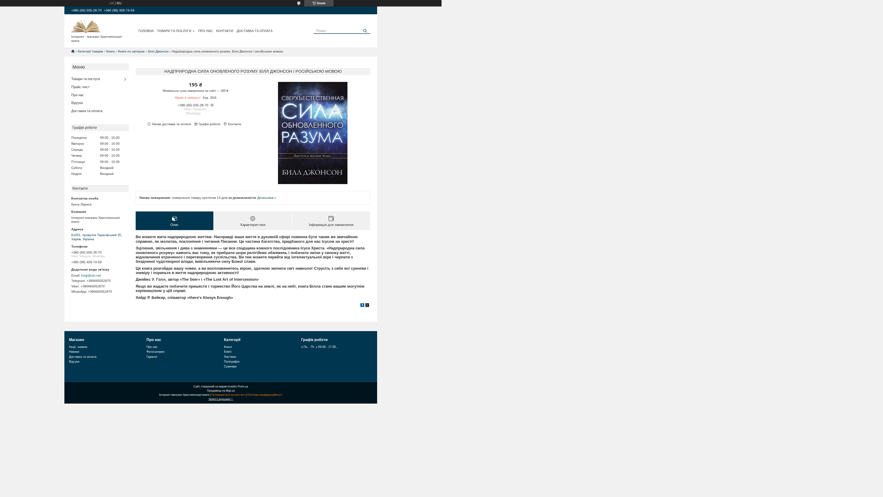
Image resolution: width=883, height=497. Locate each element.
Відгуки (77, 103)
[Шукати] (365, 31)
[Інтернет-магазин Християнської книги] (85, 25)
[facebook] (362, 306)
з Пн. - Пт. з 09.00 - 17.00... (319, 347)
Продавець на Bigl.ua (221, 390)
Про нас (205, 31)
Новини (74, 351)
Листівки (230, 356)
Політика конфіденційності (264, 394)
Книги (110, 51)
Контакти (224, 31)
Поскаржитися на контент (228, 394)
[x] (367, 306)
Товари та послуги (174, 31)
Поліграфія (231, 361)
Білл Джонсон (158, 51)
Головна (146, 31)
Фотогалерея (155, 351)
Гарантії (151, 356)
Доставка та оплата (254, 31)
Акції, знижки (78, 347)
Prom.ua (243, 386)
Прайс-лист (80, 87)
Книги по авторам (131, 51)
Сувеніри (230, 366)
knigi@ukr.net (91, 275)
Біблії (228, 351)
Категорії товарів (90, 51)
